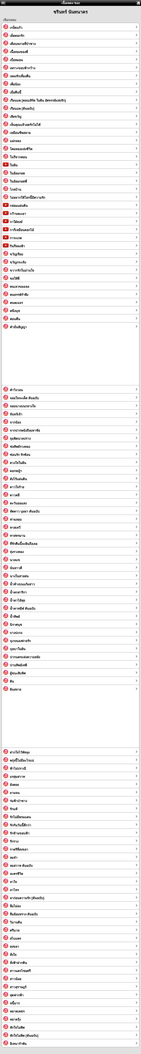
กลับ (3, 3)
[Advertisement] (70, 359)
